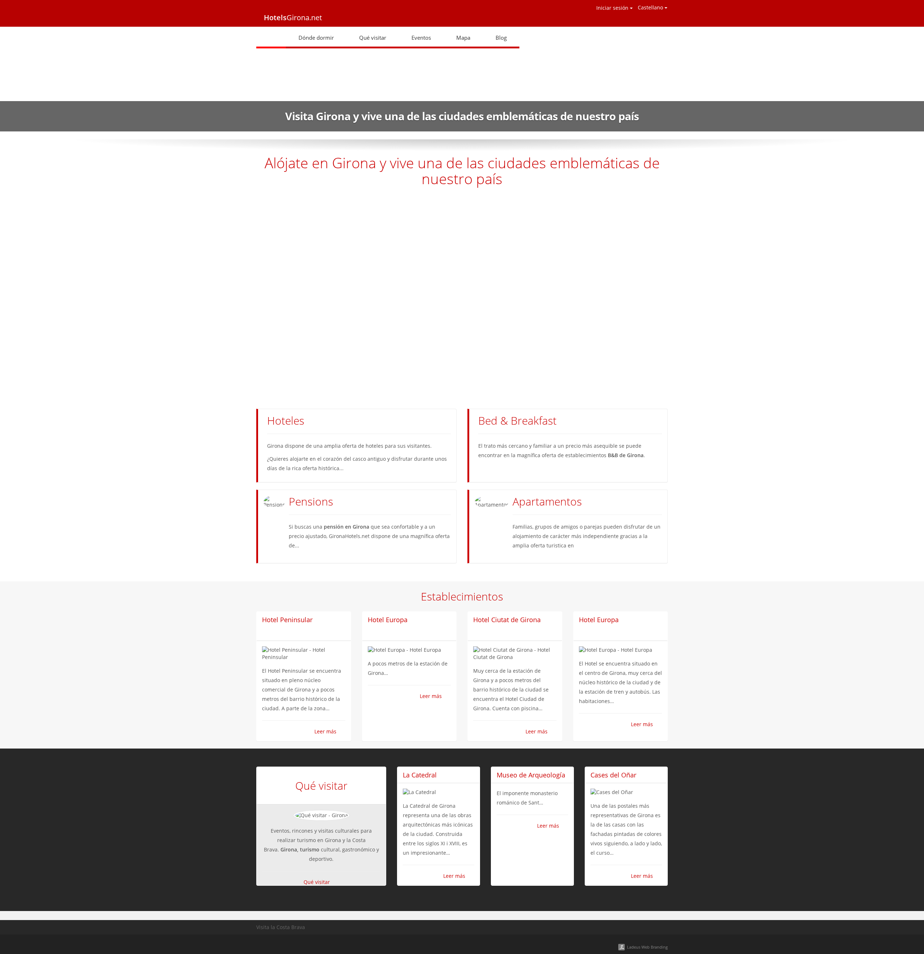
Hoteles (285, 420)
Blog (501, 37)
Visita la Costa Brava (280, 927)
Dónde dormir (316, 37)
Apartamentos (547, 501)
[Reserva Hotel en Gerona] (271, 37)
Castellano (651, 7)
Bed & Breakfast (517, 420)
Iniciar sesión (613, 7)
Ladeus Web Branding (647, 947)
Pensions (311, 501)
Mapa (463, 37)
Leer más (325, 731)
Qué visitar (372, 37)
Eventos (421, 37)
